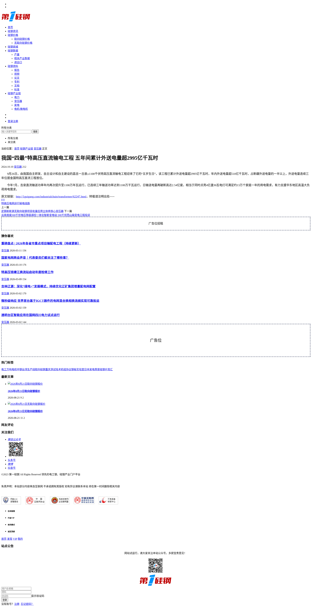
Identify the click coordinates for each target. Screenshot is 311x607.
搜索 (35, 131)
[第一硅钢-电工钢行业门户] (15, 21)
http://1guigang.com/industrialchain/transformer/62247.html (51, 196)
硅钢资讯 (13, 31)
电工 (3, 369)
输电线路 (24, 203)
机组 (63, 369)
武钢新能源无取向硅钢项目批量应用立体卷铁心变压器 (32, 211)
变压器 (18, 101)
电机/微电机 (21, 109)
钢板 (73, 369)
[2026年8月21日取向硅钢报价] (25, 383)
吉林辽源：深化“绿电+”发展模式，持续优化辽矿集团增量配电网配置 (48, 286)
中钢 (19, 369)
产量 (16, 54)
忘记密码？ (27, 604)
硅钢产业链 (14, 93)
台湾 (24, 369)
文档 (16, 85)
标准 (16, 89)
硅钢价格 (13, 35)
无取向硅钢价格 (23, 42)
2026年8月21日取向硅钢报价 (24, 391)
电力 (16, 97)
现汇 (110, 369)
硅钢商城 (13, 46)
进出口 (18, 62)
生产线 (31, 369)
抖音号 (12, 468)
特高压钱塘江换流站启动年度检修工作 (27, 272)
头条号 (12, 460)
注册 (16, 604)
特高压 (5, 203)
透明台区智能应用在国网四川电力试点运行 (30, 315)
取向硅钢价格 (22, 39)
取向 (37, 369)
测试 (53, 369)
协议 (68, 369)
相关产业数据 (22, 58)
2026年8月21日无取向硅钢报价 (25, 411)
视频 (16, 74)
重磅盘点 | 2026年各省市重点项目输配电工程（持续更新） (41, 243)
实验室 (80, 369)
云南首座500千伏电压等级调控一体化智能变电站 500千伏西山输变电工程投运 (45, 215)
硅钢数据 (13, 50)
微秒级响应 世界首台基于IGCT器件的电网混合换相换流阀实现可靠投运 (50, 300)
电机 (14, 369)
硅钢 (42, 369)
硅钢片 (104, 369)
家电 (16, 105)
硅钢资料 (13, 66)
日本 (86, 369)
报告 (16, 70)
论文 (16, 77)
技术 (58, 369)
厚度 (97, 369)
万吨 (9, 369)
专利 (16, 81)
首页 (10, 27)
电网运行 (14, 203)
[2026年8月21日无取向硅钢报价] (26, 404)
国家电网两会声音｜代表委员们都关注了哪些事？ (35, 257)
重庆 (48, 369)
